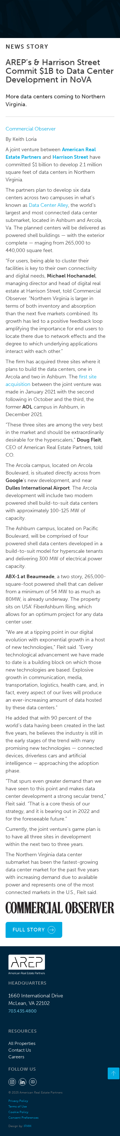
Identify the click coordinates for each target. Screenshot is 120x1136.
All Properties (21, 1043)
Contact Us (19, 1050)
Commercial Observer (31, 129)
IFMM (27, 1126)
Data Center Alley (48, 205)
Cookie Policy (18, 1112)
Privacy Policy (18, 1101)
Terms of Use (17, 1106)
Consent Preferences (23, 1118)
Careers (16, 1056)
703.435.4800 (22, 1011)
